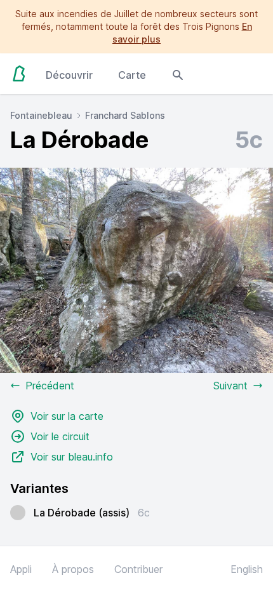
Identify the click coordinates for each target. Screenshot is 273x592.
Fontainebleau (41, 115)
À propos (73, 569)
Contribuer (138, 569)
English (246, 569)
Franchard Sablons (125, 115)
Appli (21, 569)
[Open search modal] (178, 73)
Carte (132, 75)
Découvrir (69, 75)
